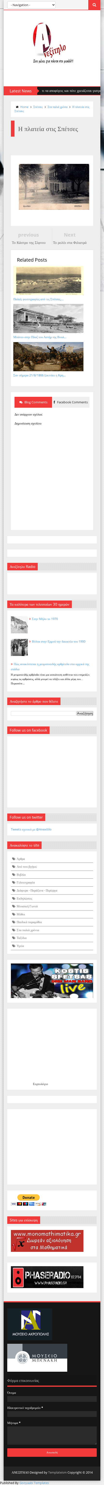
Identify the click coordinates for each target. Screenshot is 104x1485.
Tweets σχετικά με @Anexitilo (31, 829)
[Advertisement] (52, 1147)
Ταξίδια (22, 938)
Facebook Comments (72, 402)
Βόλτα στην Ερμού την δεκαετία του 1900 (58, 641)
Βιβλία (21, 874)
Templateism (57, 1472)
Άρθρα (21, 859)
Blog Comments (35, 402)
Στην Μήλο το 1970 (45, 619)
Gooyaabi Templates (34, 1483)
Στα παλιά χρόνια (57, 107)
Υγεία (20, 946)
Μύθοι (21, 914)
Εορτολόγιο (40, 1084)
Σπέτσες (38, 107)
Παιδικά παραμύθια (29, 922)
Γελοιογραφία (26, 882)
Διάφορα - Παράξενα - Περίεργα (37, 890)
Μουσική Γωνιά (27, 906)
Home (24, 107)
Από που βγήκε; (27, 866)
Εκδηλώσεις (24, 898)
